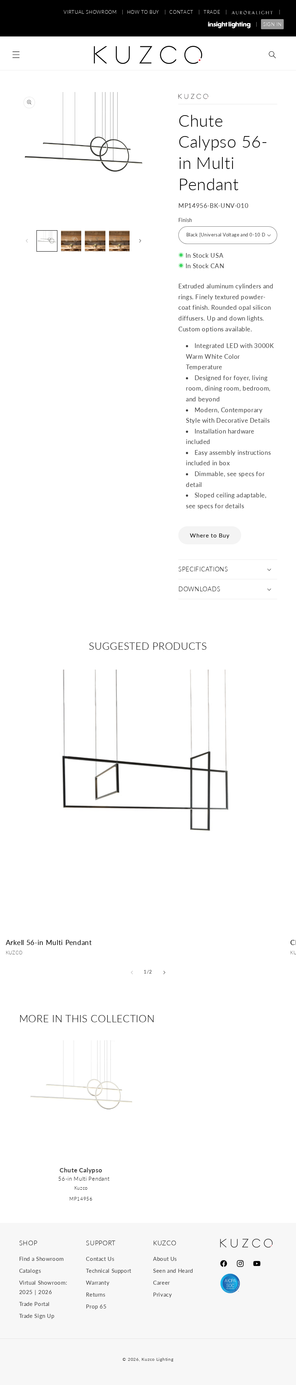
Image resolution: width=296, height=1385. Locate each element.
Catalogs (30, 1270)
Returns (95, 1294)
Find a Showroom (41, 1258)
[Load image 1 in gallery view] (47, 241)
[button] (16, 55)
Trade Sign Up (37, 1315)
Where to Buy (210, 535)
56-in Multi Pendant (83, 1178)
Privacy (162, 1294)
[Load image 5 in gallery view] (119, 241)
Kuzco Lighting (157, 1359)
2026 (45, 1292)
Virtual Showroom (93, 12)
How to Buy (146, 12)
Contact (184, 12)
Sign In (272, 24)
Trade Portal (34, 1304)
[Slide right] (140, 241)
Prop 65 (96, 1306)
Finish (185, 220)
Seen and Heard (173, 1270)
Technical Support (108, 1270)
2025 (26, 1292)
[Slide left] (27, 241)
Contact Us (100, 1258)
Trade (215, 12)
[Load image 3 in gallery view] (71, 241)
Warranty (97, 1282)
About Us (165, 1258)
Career (161, 1282)
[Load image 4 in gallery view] (95, 241)
